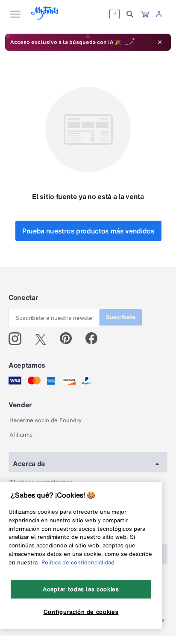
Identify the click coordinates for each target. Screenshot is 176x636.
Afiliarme (21, 435)
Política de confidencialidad (77, 562)
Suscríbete (120, 317)
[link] (145, 14)
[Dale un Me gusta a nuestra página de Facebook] (95, 338)
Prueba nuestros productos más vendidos (88, 231)
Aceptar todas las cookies (81, 589)
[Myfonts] (45, 17)
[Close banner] (160, 42)
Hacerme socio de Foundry (45, 420)
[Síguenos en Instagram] (18, 338)
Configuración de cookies (81, 611)
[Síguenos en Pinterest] (69, 338)
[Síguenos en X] (43, 338)
